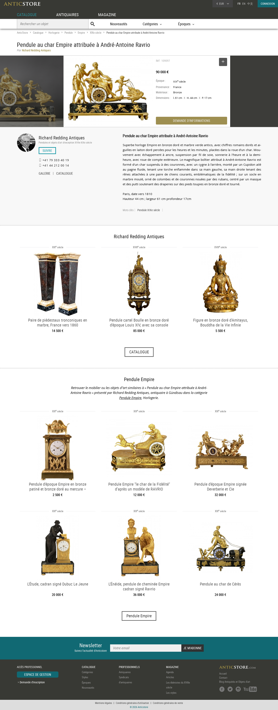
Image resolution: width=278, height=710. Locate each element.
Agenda (170, 672)
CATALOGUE (27, 14)
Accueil (223, 673)
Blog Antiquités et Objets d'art (234, 682)
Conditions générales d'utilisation (132, 702)
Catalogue (38, 32)
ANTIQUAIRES (67, 14)
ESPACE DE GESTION (37, 674)
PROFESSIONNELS (129, 667)
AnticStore (22, 32)
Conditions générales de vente (168, 702)
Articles (170, 677)
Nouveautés (118, 23)
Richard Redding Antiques (62, 138)
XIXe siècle (95, 32)
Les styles (171, 693)
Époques (86, 682)
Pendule (69, 32)
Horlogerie (53, 32)
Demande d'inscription (32, 682)
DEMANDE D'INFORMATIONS (191, 120)
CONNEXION (268, 4)
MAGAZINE (107, 14)
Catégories (87, 672)
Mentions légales (103, 702)
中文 (250, 4)
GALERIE (44, 174)
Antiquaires (125, 672)
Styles (85, 677)
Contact (223, 677)
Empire (81, 32)
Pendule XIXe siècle (148, 210)
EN (243, 4)
